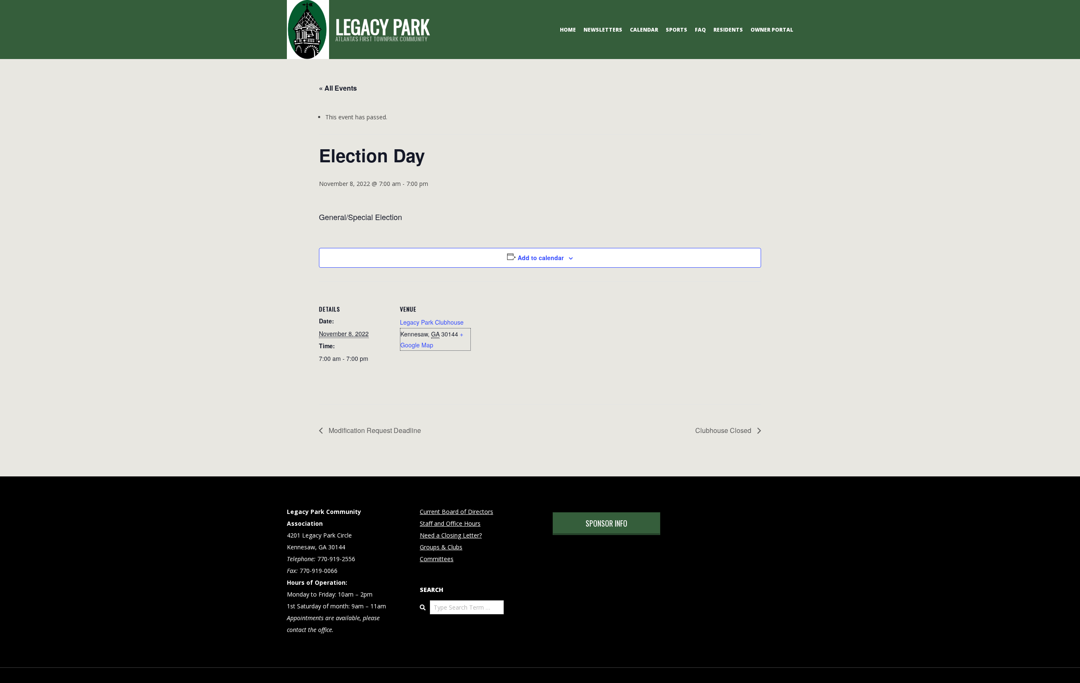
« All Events (338, 88)
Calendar (644, 29)
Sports (676, 29)
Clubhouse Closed (724, 430)
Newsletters (602, 29)
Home (568, 29)
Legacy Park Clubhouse (432, 322)
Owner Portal (772, 29)
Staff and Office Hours (450, 523)
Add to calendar (541, 257)
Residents (728, 29)
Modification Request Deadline (374, 430)
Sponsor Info (606, 523)
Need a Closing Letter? (451, 535)
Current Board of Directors (456, 512)
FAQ (700, 29)
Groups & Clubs (441, 547)
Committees (437, 559)
